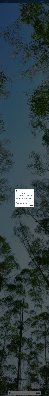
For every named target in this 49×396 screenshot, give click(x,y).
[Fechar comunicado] (33, 190)
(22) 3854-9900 (24, 201)
